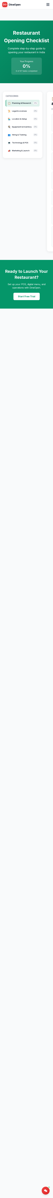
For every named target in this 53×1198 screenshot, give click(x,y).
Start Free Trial (26, 296)
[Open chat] (46, 1191)
